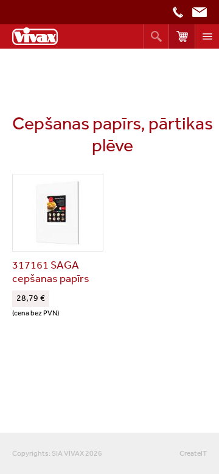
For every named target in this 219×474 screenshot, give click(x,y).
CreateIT (193, 453)
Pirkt (182, 36)
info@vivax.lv (199, 12)
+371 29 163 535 (178, 12)
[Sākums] (35, 36)
